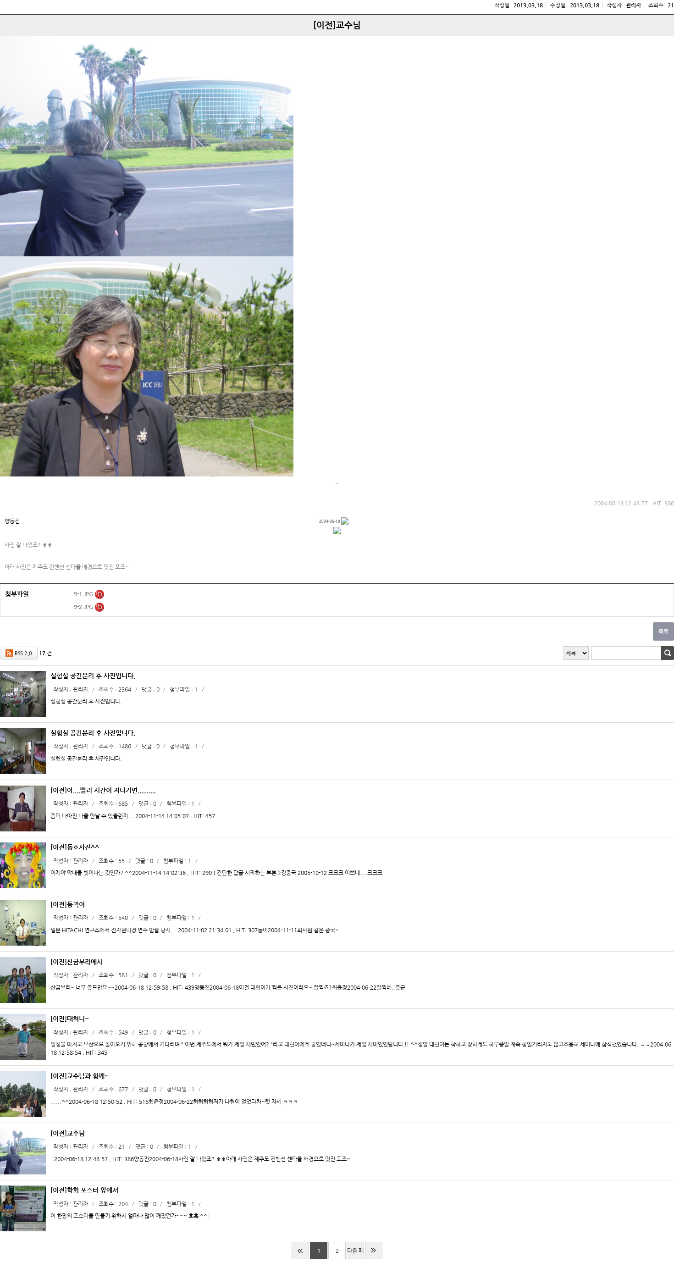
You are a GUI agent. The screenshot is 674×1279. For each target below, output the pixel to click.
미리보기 (99, 594)
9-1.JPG (84, 594)
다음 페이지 (355, 1253)
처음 (300, 1250)
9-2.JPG (84, 607)
